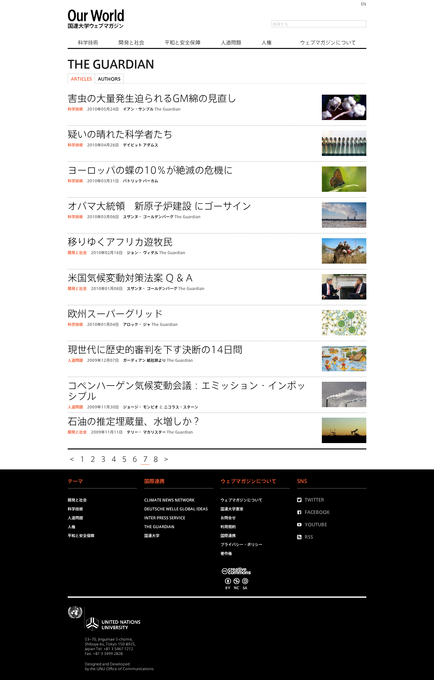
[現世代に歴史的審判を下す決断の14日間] (344, 360)
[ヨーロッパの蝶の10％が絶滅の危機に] (344, 180)
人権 (266, 42)
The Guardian (167, 109)
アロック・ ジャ (137, 324)
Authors (109, 79)
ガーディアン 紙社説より (144, 360)
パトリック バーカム (140, 181)
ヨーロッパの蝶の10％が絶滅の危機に (150, 170)
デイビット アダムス (140, 145)
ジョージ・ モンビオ (140, 407)
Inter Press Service (164, 518)
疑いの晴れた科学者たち (120, 134)
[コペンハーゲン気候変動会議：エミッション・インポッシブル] (344, 395)
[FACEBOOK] (301, 512)
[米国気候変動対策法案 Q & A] (344, 288)
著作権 (226, 553)
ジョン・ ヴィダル (142, 252)
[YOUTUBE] (301, 524)
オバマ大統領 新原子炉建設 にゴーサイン (159, 206)
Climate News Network (169, 500)
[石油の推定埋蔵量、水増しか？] (344, 431)
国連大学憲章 (231, 509)
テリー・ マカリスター (146, 432)
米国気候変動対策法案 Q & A (130, 278)
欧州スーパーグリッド (115, 314)
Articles (81, 79)
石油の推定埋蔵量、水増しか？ (134, 421)
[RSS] (301, 537)
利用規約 (228, 527)
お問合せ (228, 518)
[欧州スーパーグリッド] (344, 324)
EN (363, 4)
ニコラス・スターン (181, 407)
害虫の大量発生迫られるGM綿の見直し (152, 98)
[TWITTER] (301, 499)
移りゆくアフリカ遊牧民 (120, 242)
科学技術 (88, 42)
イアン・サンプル (138, 109)
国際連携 (228, 535)
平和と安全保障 (182, 42)
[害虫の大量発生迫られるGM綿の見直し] (344, 108)
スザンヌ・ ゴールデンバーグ (148, 217)
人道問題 (231, 42)
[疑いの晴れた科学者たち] (344, 144)
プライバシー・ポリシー (241, 544)
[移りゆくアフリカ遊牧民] (344, 252)
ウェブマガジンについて (328, 42)
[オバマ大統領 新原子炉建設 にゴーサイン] (344, 216)
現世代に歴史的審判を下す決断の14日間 (155, 349)
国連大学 (151, 535)
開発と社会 (131, 42)
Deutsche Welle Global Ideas (176, 509)
